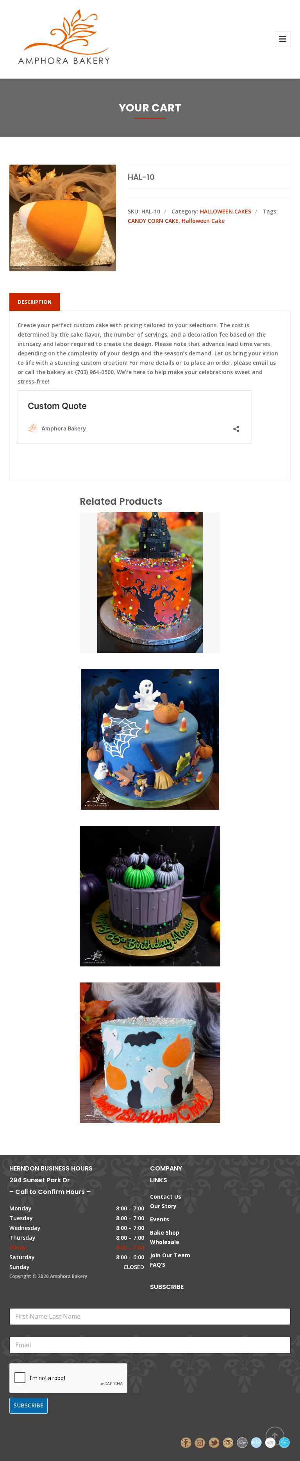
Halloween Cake (203, 220)
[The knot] (256, 1442)
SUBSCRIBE (28, 1405)
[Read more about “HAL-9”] (163, 566)
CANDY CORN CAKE (153, 220)
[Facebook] (186, 1442)
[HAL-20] (137, 880)
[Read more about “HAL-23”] (163, 1036)
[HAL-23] (137, 1036)
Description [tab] (35, 301)
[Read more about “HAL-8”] (163, 723)
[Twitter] (214, 1442)
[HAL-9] (137, 566)
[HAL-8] (137, 723)
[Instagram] (200, 1442)
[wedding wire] (284, 1442)
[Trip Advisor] (228, 1442)
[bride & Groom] (242, 1442)
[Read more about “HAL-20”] (163, 880)
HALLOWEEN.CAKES (225, 211)
